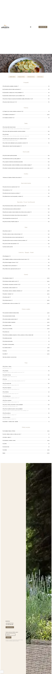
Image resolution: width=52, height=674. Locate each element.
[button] (30, 27)
